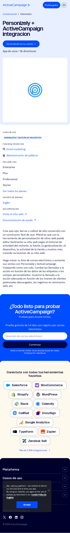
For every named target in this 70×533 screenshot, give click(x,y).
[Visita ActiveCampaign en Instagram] (22, 517)
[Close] (48, 490)
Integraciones (10, 14)
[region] (27, 496)
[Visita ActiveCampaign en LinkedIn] (16, 517)
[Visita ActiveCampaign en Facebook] (10, 517)
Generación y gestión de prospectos (23, 138)
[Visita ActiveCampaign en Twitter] (4, 517)
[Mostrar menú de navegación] (64, 5)
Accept (27, 504)
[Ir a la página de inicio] (16, 5)
